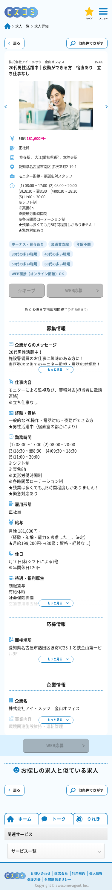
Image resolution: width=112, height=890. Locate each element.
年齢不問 (83, 244)
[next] (106, 106)
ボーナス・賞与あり (28, 244)
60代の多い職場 (57, 264)
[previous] (5, 106)
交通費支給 (60, 244)
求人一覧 (22, 26)
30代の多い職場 (24, 254)
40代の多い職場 (57, 254)
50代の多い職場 (24, 264)
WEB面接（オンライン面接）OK (38, 273)
